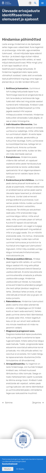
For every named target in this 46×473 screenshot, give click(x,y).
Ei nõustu (20, 469)
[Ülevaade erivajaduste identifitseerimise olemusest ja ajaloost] (6, 3)
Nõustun (7, 469)
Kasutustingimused (9, 464)
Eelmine (9, 402)
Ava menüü (42, 3)
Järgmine (36, 402)
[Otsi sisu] (35, 3)
